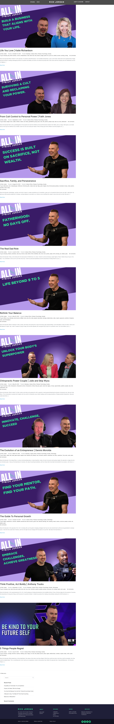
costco (18, 55)
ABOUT (41, 709)
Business (28, 53)
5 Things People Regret (12, 648)
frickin (32, 253)
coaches (14, 521)
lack (24, 589)
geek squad (17, 455)
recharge (45, 318)
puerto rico (46, 55)
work (1, 319)
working (62, 55)
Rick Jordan (4, 53)
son (60, 253)
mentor (57, 521)
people (50, 121)
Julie (44, 385)
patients (63, 385)
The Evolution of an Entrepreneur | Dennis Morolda (25, 450)
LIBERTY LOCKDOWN (78, 1)
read (56, 121)
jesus (39, 121)
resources (49, 589)
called (14, 121)
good (41, 385)
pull (50, 55)
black (5, 455)
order (69, 185)
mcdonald (61, 185)
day (36, 185)
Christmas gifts (26, 185)
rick (52, 55)
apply (5, 521)
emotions (14, 653)
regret (48, 653)
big (8, 55)
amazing (5, 55)
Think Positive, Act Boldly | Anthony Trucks (22, 584)
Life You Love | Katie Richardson (16, 50)
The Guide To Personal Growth (15, 516)
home (25, 318)
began (8, 121)
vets (6, 387)
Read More (2, 65)
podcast (45, 589)
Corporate (55, 711)
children (18, 121)
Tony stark (65, 455)
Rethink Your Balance (10, 313)
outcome (62, 521)
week (59, 589)
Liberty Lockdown (72, 711)
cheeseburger (14, 185)
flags (39, 185)
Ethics (36, 53)
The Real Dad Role (9, 248)
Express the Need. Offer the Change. (12, 688)
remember (50, 455)
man (37, 455)
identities (36, 253)
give (38, 385)
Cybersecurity (56, 713)
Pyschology (44, 53)
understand (63, 121)
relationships (50, 318)
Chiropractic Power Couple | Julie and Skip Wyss (24, 380)
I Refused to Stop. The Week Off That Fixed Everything (16, 693)
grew (41, 185)
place (45, 653)
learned (40, 521)
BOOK (38, 2)
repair (51, 253)
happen (44, 185)
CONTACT (87, 1)
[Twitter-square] (87, 722)
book (11, 121)
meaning (51, 521)
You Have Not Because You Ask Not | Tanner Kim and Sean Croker (18, 691)
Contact (41, 713)
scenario (58, 653)
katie (31, 55)
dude (26, 253)
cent (9, 185)
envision (31, 521)
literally (34, 455)
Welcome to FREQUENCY (9, 696)
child (9, 385)
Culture (32, 53)
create (21, 121)
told (72, 385)
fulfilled (21, 318)
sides (54, 318)
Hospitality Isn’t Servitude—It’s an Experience (14, 685)
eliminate (11, 318)
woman (58, 55)
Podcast (40, 53)
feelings (22, 653)
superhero (60, 455)
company (6, 589)
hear (28, 55)
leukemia (29, 455)
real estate (39, 318)
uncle (69, 455)
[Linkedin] (85, 722)
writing (66, 55)
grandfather (31, 121)
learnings (44, 521)
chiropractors (29, 385)
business (14, 55)
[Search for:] (19, 677)
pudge (42, 55)
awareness (14, 253)
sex (58, 121)
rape (53, 121)
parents (46, 121)
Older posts (3, 673)
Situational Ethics (73, 713)
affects (5, 318)
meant (54, 521)
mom (44, 253)
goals (34, 521)
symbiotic (66, 318)
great (19, 589)
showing (57, 253)
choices (5, 653)
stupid (57, 318)
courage (9, 653)
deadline (18, 521)
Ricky (56, 455)
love (27, 589)
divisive (23, 253)
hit (31, 653)
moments (41, 455)
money (65, 185)
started (55, 55)
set (72, 521)
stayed (61, 653)
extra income (17, 318)
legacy (49, 385)
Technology (53, 453)
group (35, 121)
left (43, 121)
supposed (61, 318)
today (8, 187)
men (42, 253)
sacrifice (2, 187)
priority (47, 253)
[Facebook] (82, 722)
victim (68, 653)
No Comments (72, 55)
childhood (20, 185)
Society (49, 53)
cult (24, 121)
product (38, 55)
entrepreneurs (24, 55)
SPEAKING (32, 2)
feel (36, 385)
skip (70, 385)
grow (26, 653)
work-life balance (6, 319)
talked (63, 253)
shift (54, 253)
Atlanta (9, 253)
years (66, 253)
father (29, 253)
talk (60, 121)
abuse (5, 121)
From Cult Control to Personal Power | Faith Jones (25, 116)
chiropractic (13, 385)
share (5, 187)
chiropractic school (21, 385)
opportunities (57, 385)
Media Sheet (41, 712)
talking (55, 589)
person (41, 653)
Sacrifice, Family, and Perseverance (18, 181)
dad (34, 185)
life (35, 55)
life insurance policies (54, 185)
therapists (71, 318)
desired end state (25, 521)
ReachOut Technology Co (86, 711)
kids (33, 55)
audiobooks (9, 521)
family (27, 121)
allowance (6, 185)
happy (28, 653)
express (18, 653)
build (11, 55)
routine (69, 521)
